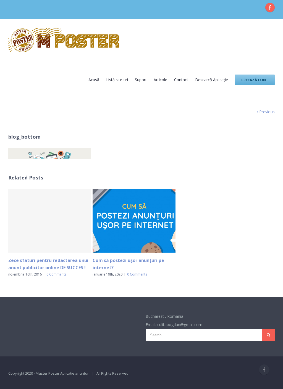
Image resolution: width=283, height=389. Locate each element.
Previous (267, 111)
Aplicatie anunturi (75, 373)
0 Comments (56, 274)
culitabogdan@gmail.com (179, 324)
